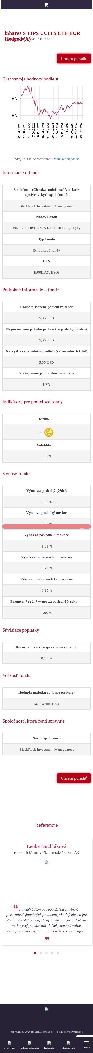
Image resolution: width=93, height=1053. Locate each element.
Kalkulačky (49, 1048)
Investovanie (10, 1048)
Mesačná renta (68, 1048)
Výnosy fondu (16, 473)
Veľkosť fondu (16, 675)
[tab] (46, 79)
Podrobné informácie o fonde (30, 289)
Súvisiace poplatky (20, 630)
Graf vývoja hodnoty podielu (30, 78)
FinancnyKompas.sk (65, 159)
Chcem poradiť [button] (74, 58)
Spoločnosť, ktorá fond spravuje (33, 720)
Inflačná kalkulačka (30, 1048)
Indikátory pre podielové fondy (32, 401)
